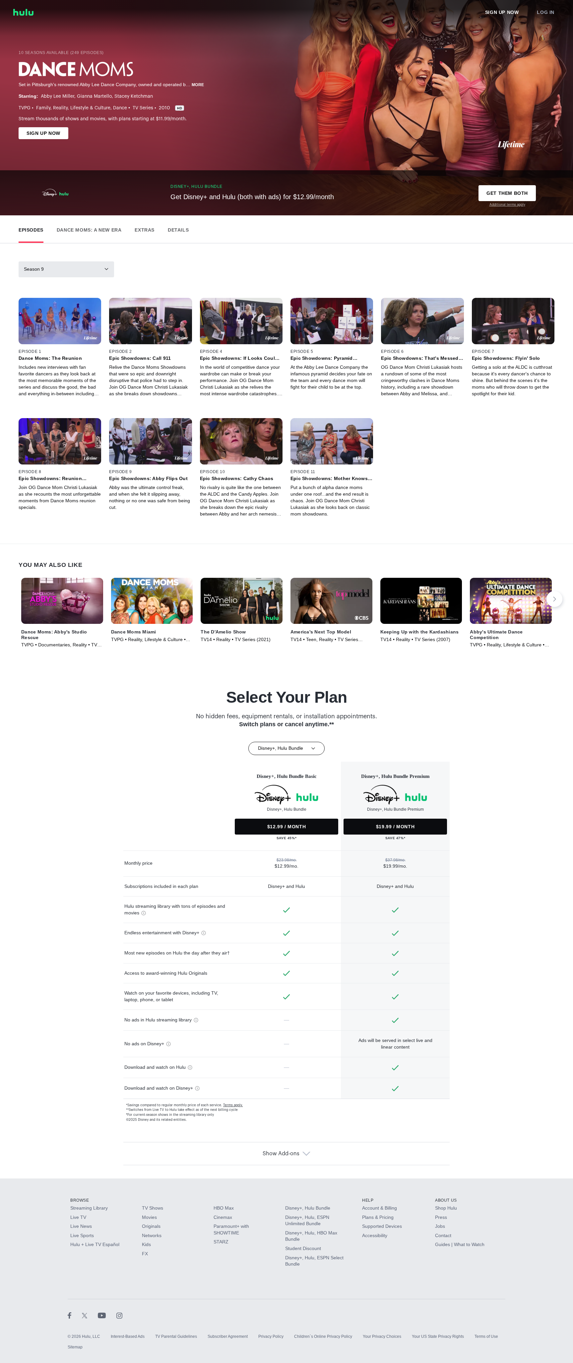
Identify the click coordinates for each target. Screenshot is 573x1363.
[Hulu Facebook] (75, 1315)
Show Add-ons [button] (281, 1153)
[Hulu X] (90, 1315)
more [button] (198, 84)
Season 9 (34, 269)
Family (43, 108)
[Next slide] (554, 599)
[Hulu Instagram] (119, 1315)
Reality (60, 108)
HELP (367, 1200)
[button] (31, 228)
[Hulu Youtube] (107, 1315)
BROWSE (79, 1200)
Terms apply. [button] (233, 1105)
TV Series (143, 108)
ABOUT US (446, 1200)
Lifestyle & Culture (90, 108)
